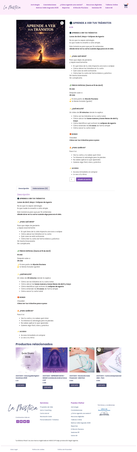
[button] (62, 23)
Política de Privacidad (65, 449)
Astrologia (35, 5)
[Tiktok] (28, 421)
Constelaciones (49, 5)
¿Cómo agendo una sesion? (71, 5)
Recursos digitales (94, 5)
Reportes (66, 8)
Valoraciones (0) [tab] (40, 188)
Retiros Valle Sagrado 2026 (47, 8)
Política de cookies (38, 449)
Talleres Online (112, 5)
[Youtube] (24, 421)
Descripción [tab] (24, 188)
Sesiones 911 (97, 8)
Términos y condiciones (106, 405)
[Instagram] (17, 421)
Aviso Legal (14, 449)
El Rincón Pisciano (80, 8)
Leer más (20, 385)
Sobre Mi (108, 8)
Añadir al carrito (84, 179)
